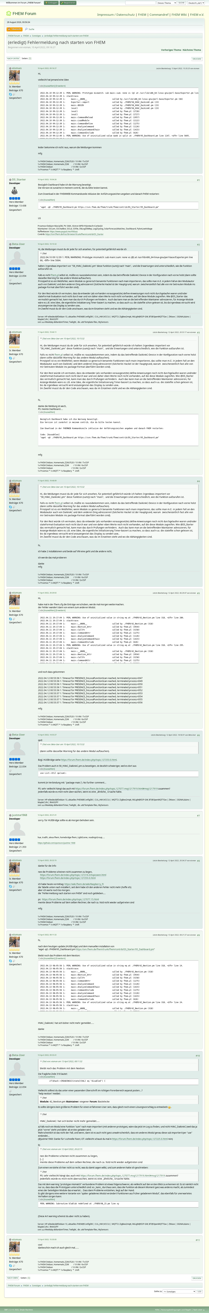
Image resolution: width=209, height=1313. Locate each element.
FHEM (142, 14)
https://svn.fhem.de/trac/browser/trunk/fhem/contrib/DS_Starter (74, 234)
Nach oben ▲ (199, 1309)
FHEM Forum (24, 13)
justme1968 (19, 815)
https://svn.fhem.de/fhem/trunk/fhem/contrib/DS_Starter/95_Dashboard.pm (115, 949)
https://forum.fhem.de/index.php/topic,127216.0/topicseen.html (73, 874)
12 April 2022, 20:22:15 (47, 860)
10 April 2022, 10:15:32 (47, 244)
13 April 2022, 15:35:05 (47, 1239)
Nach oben (12, 1278)
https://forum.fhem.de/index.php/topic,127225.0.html (140, 1138)
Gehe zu (158, 1291)
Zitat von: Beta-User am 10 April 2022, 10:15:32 (63, 338)
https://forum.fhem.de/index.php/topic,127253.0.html (89, 759)
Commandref (159, 14)
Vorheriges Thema (171, 49)
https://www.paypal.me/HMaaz (64, 231)
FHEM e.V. (197, 14)
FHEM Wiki (179, 14)
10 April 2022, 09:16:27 (47, 68)
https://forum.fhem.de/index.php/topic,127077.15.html (70, 899)
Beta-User (18, 244)
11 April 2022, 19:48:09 (47, 480)
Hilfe (157, 1309)
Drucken (197, 59)
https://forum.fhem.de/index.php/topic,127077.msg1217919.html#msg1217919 (116, 788)
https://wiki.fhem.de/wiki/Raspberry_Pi (84, 884)
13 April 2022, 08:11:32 (47, 934)
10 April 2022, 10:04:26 (47, 179)
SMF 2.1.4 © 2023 (11, 1310)
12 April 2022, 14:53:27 (47, 734)
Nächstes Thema (192, 49)
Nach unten (13, 58)
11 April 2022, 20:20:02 (47, 592)
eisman (17, 68)
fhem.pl (55, 275)
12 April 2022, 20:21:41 (47, 815)
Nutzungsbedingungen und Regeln (176, 1309)
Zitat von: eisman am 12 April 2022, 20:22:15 (62, 1149)
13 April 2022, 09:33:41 (47, 1055)
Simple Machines (26, 1310)
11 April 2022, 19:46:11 (47, 332)
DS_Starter (19, 179)
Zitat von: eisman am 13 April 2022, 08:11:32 (62, 1061)
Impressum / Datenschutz (116, 14)
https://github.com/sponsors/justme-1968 (56, 843)
